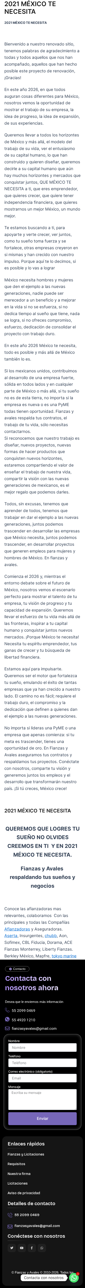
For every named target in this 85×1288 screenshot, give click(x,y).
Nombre (14, 1041)
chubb (51, 935)
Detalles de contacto (31, 1203)
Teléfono (14, 1056)
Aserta (10, 935)
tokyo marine (64, 956)
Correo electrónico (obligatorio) (30, 1071)
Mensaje (14, 1087)
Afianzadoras (17, 929)
